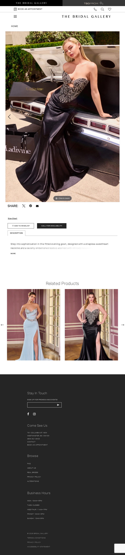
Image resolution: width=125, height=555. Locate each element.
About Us (31, 468)
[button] (15, 16)
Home (14, 26)
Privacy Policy (34, 477)
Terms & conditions (36, 538)
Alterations (33, 481)
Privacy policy (34, 542)
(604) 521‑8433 (33, 439)
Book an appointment (37, 445)
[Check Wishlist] (109, 9)
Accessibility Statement (38, 547)
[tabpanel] (62, 116)
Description (16, 233)
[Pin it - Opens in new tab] (30, 206)
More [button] (13, 253)
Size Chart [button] (12, 218)
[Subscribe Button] (58, 404)
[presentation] (33, 324)
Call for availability (51, 226)
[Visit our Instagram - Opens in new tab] (34, 414)
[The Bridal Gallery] (86, 16)
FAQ (29, 463)
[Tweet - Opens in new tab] (23, 206)
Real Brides (32, 472)
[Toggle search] (102, 9)
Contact (31, 442)
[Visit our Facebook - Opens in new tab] (28, 414)
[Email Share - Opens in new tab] (37, 205)
